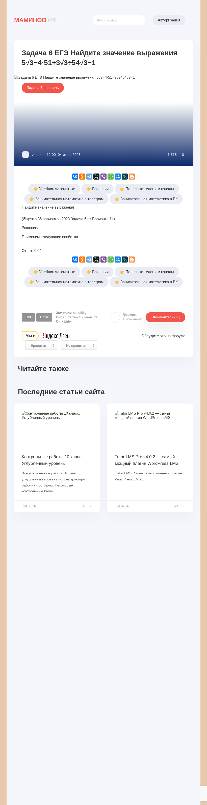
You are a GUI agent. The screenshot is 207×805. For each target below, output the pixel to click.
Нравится (42, 346)
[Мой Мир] (118, 177)
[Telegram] (89, 177)
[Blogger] (132, 177)
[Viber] (103, 177)
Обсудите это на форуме (163, 336)
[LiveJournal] (125, 177)
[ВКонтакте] (75, 177)
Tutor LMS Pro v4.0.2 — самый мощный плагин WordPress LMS (146, 460)
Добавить (132, 317)
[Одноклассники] (82, 177)
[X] (96, 177)
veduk (36, 155)
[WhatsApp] (111, 177)
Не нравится (80, 346)
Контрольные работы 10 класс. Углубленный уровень (52, 460)
